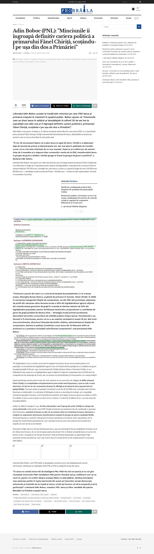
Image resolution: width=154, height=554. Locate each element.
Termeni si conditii (19, 539)
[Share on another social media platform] (94, 106)
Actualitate (20, 18)
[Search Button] (139, 2)
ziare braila (36, 504)
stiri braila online (60, 501)
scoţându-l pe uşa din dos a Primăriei (27, 501)
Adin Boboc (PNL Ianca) (40, 494)
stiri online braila (88, 501)
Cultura (83, 18)
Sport (69, 18)
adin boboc (25, 494)
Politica (36, 18)
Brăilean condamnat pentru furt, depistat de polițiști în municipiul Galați (77, 189)
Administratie (53, 18)
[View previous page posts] (77, 211)
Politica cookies (56, 539)
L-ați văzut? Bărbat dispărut (74, 206)
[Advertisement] (122, 102)
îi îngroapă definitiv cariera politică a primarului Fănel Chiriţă (36, 498)
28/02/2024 (17, 53)
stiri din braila (74, 501)
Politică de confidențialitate (38, 539)
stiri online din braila (21, 504)
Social (128, 18)
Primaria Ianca (66, 498)
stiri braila (48, 501)
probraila (87, 498)
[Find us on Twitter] (140, 548)
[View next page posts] (81, 211)
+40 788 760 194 (134, 539)
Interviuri (114, 18)
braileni (53, 494)
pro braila (77, 498)
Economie (98, 18)
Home (15, 24)
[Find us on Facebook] (137, 548)
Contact (15, 2)
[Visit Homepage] (77, 9)
